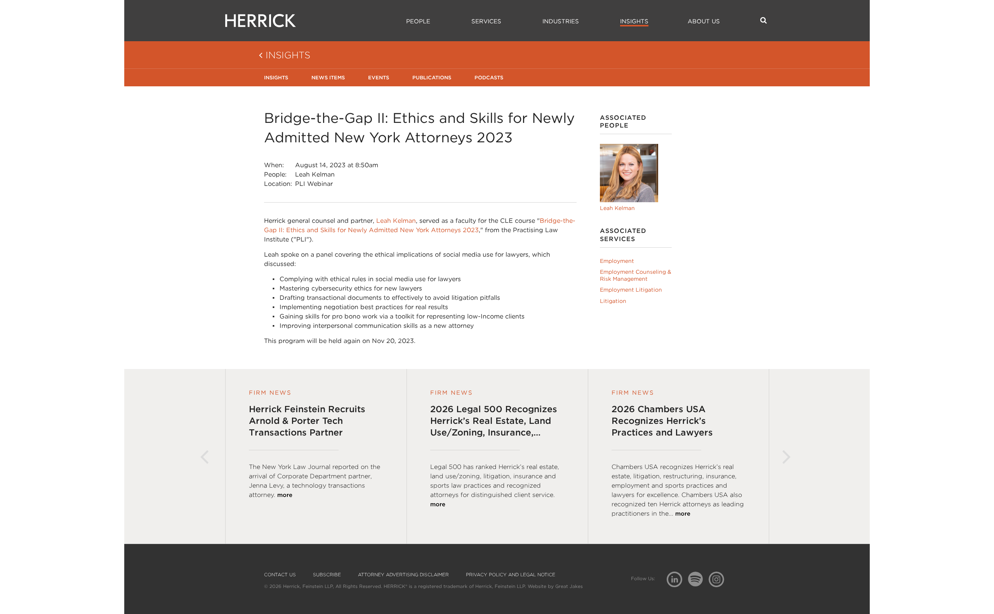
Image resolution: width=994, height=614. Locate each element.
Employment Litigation (631, 290)
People (418, 21)
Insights (634, 21)
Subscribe (327, 574)
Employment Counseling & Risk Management (635, 275)
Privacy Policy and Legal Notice (510, 574)
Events (378, 77)
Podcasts (488, 77)
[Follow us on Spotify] (698, 583)
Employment (617, 261)
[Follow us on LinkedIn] (677, 580)
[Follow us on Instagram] (719, 579)
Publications (431, 77)
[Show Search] (763, 20)
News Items (328, 77)
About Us (704, 21)
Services (486, 21)
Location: (278, 183)
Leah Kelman (315, 174)
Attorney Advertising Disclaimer (403, 574)
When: (274, 165)
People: (275, 174)
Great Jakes (569, 586)
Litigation (613, 301)
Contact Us (280, 574)
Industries (560, 21)
